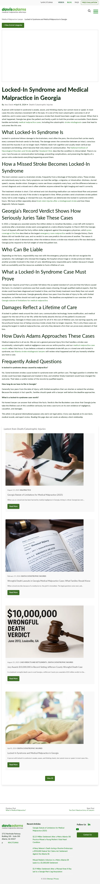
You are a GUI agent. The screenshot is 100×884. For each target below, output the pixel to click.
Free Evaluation (89, 3)
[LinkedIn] (89, 825)
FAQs (77, 2)
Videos (61, 2)
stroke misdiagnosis (73, 122)
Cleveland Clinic (45, 151)
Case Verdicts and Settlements (33, 662)
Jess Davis (9, 105)
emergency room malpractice (52, 233)
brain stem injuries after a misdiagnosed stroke (57, 201)
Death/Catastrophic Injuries (41, 105)
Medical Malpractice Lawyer (12, 19)
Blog (69, 2)
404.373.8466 (47, 2)
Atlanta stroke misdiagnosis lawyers (30, 352)
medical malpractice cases (30, 122)
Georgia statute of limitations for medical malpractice (25, 301)
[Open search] (89, 11)
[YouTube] (77, 829)
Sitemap (50, 879)
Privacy (56, 879)
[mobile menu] (95, 11)
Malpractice (25, 490)
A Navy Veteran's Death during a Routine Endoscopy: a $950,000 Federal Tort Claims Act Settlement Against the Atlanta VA (53, 851)
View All (50, 778)
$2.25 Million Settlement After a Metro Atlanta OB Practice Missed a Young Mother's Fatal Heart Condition (52, 839)
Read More (13, 506)
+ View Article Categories (13, 25)
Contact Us (87, 835)
